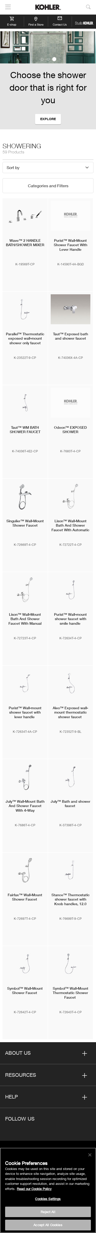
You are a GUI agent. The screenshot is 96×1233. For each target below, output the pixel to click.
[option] (48, 80)
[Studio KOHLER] (84, 21)
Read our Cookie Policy (34, 1189)
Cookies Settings (48, 1199)
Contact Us (60, 24)
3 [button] (54, 59)
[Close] (89, 1155)
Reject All (48, 1212)
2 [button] (48, 59)
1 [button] (42, 59)
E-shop (11, 24)
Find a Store (36, 24)
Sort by (13, 167)
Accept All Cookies (48, 1225)
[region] (48, 1190)
